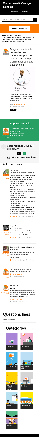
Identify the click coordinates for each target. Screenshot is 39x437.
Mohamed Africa (17, 274)
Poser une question (19, 28)
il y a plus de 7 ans (18, 133)
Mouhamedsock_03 (18, 299)
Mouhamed (15, 260)
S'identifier (14, 11)
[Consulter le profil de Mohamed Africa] (6, 274)
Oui (25, 153)
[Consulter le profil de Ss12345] (6, 230)
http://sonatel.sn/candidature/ (19, 254)
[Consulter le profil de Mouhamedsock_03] (6, 290)
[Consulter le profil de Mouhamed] (6, 251)
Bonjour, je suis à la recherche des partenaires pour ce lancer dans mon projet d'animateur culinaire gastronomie (23, 57)
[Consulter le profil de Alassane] (6, 175)
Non (19, 153)
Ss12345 (14, 238)
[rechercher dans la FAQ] (35, 20)
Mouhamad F (16, 131)
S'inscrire (25, 11)
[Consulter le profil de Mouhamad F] (6, 133)
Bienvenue (19, 104)
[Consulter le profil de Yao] (6, 54)
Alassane (15, 216)
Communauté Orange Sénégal (17, 4)
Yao (27, 104)
